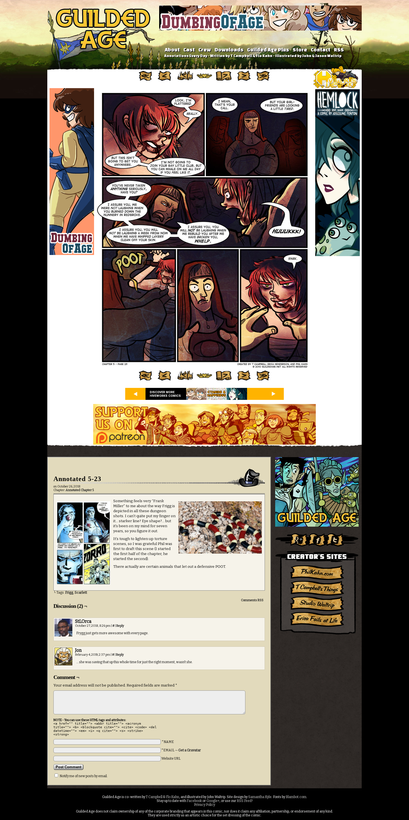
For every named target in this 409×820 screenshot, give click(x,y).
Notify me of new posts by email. (84, 776)
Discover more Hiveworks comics (165, 394)
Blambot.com (296, 797)
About (172, 49)
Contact (320, 49)
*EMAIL (181, 750)
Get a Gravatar (189, 750)
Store (300, 49)
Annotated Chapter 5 (80, 490)
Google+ (213, 801)
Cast (189, 49)
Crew (204, 49)
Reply (120, 626)
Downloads (229, 49)
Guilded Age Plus (268, 49)
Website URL (171, 758)
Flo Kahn (172, 797)
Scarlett (81, 592)
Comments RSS (252, 600)
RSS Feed (244, 801)
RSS (339, 49)
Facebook (194, 801)
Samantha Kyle (260, 797)
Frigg (69, 592)
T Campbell (154, 797)
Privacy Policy (204, 805)
